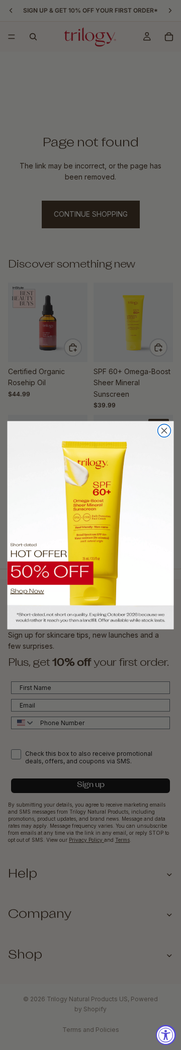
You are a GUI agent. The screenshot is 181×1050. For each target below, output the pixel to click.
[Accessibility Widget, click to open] (166, 1035)
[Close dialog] (164, 430)
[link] (91, 525)
